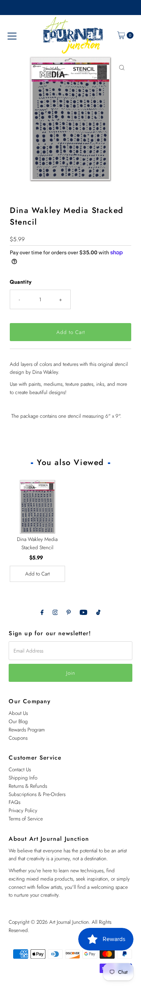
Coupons (18, 738)
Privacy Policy (23, 810)
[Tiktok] (98, 612)
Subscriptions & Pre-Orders (37, 794)
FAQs (14, 802)
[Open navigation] (12, 35)
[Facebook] (42, 612)
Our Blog (18, 721)
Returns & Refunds (28, 786)
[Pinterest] (69, 612)
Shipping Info (23, 777)
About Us (18, 713)
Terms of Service (26, 818)
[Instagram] (55, 612)
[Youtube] (83, 612)
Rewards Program (27, 729)
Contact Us (20, 769)
